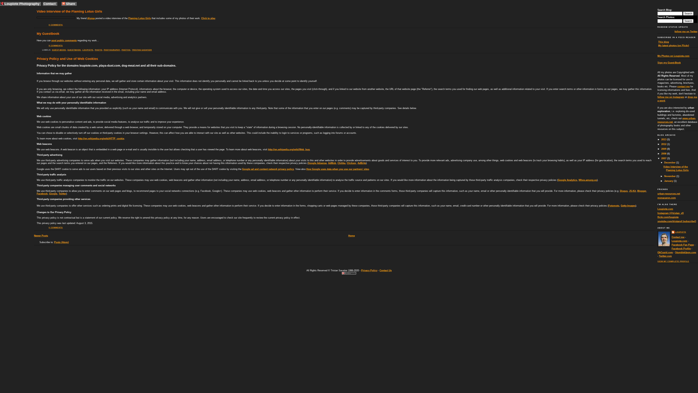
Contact (49, 4)
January (669, 181)
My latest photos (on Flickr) (673, 45)
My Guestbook (48, 33)
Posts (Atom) (61, 242)
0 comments (56, 25)
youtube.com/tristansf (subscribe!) (676, 221)
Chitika (341, 163)
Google (53, 193)
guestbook (74, 50)
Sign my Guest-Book (669, 62)
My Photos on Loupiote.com (673, 56)
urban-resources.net (668, 193)
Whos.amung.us (588, 180)
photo (98, 50)
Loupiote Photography (22, 4)
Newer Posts (41, 235)
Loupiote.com (665, 209)
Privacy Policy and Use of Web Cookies (67, 59)
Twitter (62, 193)
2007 (664, 158)
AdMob (332, 163)
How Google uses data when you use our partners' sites (337, 169)
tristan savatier (142, 50)
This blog (663, 42)
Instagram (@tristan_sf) (670, 213)
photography (112, 50)
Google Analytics (567, 180)
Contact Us (386, 270)
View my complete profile (673, 261)
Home (351, 235)
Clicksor (351, 163)
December (670, 162)
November (670, 176)
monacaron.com (666, 197)
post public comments (64, 40)
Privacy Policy (369, 270)
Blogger (641, 191)
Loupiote (680, 232)
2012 (664, 144)
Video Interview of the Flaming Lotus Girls (69, 11)
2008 (664, 153)
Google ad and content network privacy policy (268, 169)
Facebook (42, 193)
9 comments (56, 46)
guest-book (59, 50)
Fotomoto (613, 205)
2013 (664, 139)
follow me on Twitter (686, 31)
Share (70, 4)
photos (126, 50)
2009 (664, 149)
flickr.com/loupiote (668, 217)
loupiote (87, 50)
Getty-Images (628, 205)
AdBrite (362, 163)
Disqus (624, 191)
